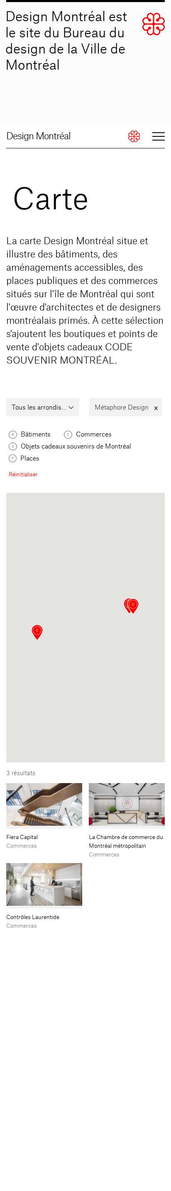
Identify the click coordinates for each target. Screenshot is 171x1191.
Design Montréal (38, 136)
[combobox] (42, 407)
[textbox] (42, 408)
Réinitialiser (23, 474)
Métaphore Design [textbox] (126, 408)
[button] (133, 606)
